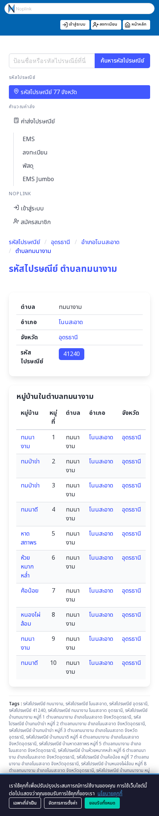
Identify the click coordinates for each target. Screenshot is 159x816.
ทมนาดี (29, 509)
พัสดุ (28, 165)
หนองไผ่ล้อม (31, 619)
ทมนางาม (27, 442)
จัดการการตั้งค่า (62, 803)
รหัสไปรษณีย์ (24, 242)
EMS (29, 139)
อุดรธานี (60, 242)
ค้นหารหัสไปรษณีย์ (122, 60)
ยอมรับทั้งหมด (102, 803)
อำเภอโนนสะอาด (100, 242)
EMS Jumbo (38, 179)
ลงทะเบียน (35, 152)
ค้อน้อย (29, 590)
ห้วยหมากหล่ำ (27, 566)
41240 (71, 354)
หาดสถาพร (29, 538)
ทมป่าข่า (30, 461)
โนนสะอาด (71, 322)
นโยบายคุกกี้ (110, 793)
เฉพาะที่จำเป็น (25, 803)
